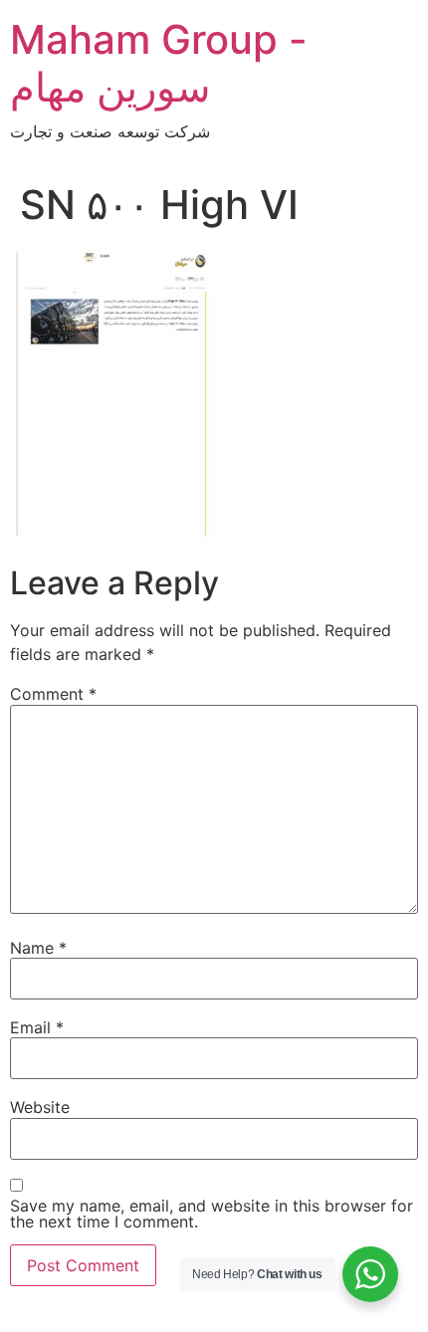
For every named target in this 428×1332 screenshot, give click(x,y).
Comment (53, 694)
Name (38, 948)
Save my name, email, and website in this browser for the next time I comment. (211, 1213)
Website (40, 1107)
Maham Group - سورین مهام (159, 63)
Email (37, 1027)
